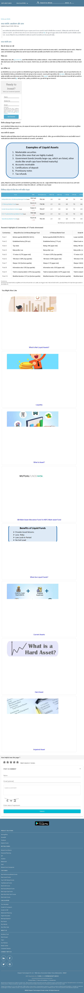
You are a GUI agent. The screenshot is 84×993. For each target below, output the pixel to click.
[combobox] (49, 3)
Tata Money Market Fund (9, 219)
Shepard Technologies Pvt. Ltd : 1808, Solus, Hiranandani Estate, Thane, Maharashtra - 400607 (42, 973)
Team (2, 940)
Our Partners (4, 943)
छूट (16, 78)
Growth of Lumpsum (6, 907)
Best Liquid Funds (6, 877)
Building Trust (5, 934)
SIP (2, 856)
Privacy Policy (10, 112)
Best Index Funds (5, 897)
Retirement (4, 861)
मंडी (44, 33)
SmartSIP (3, 837)
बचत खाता (61, 74)
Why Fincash (4, 937)
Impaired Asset (39, 750)
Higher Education (5, 915)
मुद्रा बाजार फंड (17, 60)
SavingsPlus (4, 834)
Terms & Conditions (42, 980)
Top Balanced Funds (6, 883)
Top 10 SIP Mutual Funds (7, 880)
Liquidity (39, 405)
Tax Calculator (5, 904)
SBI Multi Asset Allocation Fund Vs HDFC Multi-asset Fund (39, 520)
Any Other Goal (5, 927)
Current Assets (39, 635)
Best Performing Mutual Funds (9, 874)
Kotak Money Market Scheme (10, 209)
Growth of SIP (4, 910)
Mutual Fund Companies (7, 867)
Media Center (4, 945)
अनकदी (46, 76)
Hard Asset (39, 692)
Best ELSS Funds (5, 886)
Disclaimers (52, 980)
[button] (42, 769)
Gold (2, 864)
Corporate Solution (6, 948)
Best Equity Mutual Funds (7, 888)
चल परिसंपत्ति (7, 19)
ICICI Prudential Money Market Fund (12, 214)
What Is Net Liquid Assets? (39, 347)
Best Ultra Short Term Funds (8, 894)
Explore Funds (5, 843)
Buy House (4, 921)
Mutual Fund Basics (6, 850)
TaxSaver (3, 840)
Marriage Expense (5, 918)
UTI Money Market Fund (9, 204)
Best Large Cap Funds (7, 891)
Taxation (3, 858)
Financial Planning (6, 853)
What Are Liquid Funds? (39, 577)
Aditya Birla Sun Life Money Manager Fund (14, 199)
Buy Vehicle (4, 924)
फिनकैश (2, 19)
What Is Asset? (39, 462)
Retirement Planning (6, 913)
